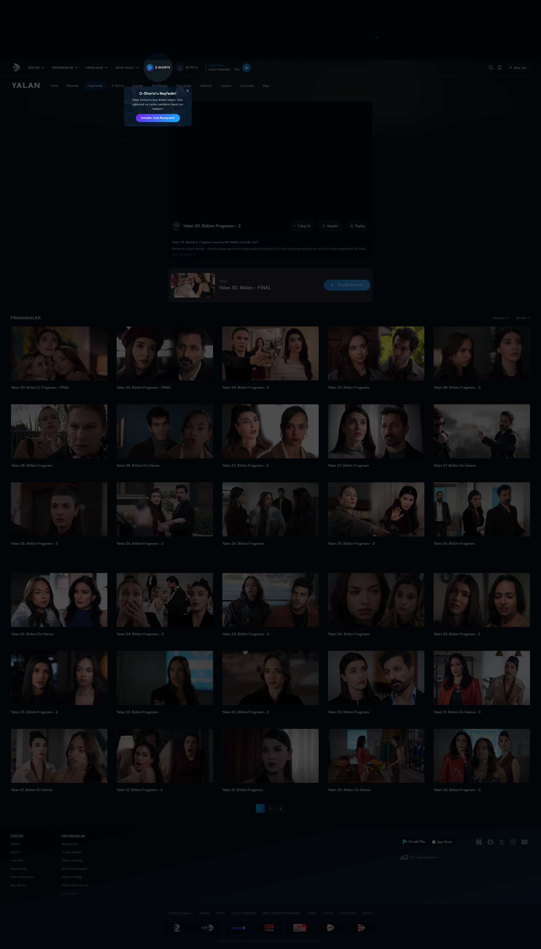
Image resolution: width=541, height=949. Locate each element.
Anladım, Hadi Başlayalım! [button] (158, 117)
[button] (187, 90)
